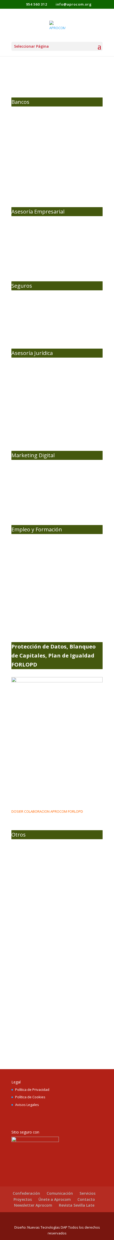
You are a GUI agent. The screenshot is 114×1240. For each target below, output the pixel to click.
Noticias (72, 921)
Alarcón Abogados (46, 417)
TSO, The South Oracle (52, 864)
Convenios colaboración (56, 146)
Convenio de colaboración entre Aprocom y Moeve (46, 907)
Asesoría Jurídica (33, 390)
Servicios (87, 1193)
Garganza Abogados (48, 382)
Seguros (72, 322)
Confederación (26, 1193)
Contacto (86, 1199)
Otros (69, 871)
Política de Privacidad (32, 1089)
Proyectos (23, 1199)
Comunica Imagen (45, 485)
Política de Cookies (30, 1097)
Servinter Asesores (46, 241)
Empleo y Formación (36, 573)
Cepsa (26, 948)
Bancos (24, 146)
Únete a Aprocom (54, 1199)
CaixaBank (33, 173)
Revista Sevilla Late (76, 1205)
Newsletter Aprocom (33, 1205)
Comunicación (60, 1193)
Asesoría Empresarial (37, 248)
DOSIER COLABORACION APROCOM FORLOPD (47, 811)
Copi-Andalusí (38, 1025)
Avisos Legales (27, 1104)
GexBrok (30, 315)
